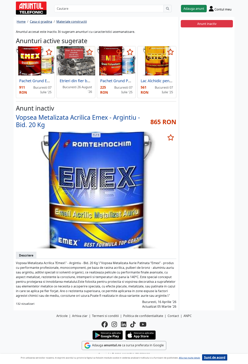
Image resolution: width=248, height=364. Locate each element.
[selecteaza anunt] (49, 52)
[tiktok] (133, 324)
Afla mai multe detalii (189, 357)
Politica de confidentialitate (143, 316)
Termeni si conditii (105, 316)
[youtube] (143, 324)
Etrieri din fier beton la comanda (88, 80)
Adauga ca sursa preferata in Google (127, 345)
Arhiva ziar (80, 316)
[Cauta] (168, 8)
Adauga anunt (193, 8)
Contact (173, 316)
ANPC (187, 316)
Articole (62, 316)
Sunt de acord (214, 357)
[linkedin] (123, 324)
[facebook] (105, 324)
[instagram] (114, 324)
